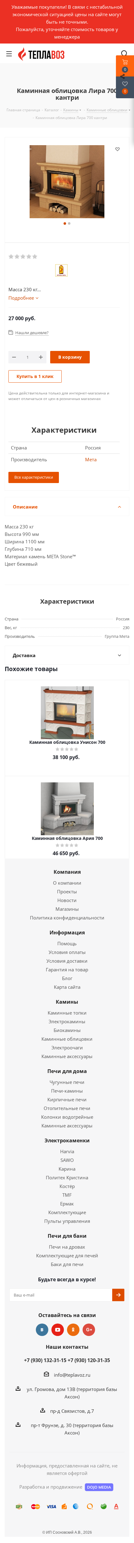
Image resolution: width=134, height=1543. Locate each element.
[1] (11, 256)
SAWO (67, 1160)
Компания (67, 871)
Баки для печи (67, 1264)
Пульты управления (67, 1221)
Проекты (67, 891)
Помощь (67, 943)
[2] (17, 256)
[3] (23, 256)
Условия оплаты (67, 952)
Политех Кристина (67, 1177)
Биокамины (67, 1030)
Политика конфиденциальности (67, 917)
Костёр (67, 1186)
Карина (67, 1169)
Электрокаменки (67, 1140)
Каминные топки (67, 1013)
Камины (67, 1001)
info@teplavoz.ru (72, 1375)
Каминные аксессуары (67, 1056)
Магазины (67, 909)
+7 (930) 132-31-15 (45, 1360)
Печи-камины (67, 1091)
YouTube (57, 1330)
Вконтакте (42, 1330)
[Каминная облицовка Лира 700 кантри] (67, 182)
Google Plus (89, 1330)
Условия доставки (67, 961)
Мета (91, 459)
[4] (29, 256)
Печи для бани (67, 1235)
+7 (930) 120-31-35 (89, 1360)
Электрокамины (67, 1021)
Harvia (67, 1151)
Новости (67, 900)
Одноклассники (73, 1330)
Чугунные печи (67, 1082)
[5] (35, 256)
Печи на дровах (67, 1247)
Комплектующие (67, 1212)
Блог (67, 978)
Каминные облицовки (67, 1039)
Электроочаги (67, 1047)
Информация (67, 932)
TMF (67, 1195)
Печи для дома (67, 1071)
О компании (67, 883)
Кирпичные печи (67, 1099)
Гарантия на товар (67, 969)
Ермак (67, 1203)
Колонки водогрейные (67, 1117)
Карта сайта (67, 987)
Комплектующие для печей (67, 1255)
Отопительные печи (67, 1108)
